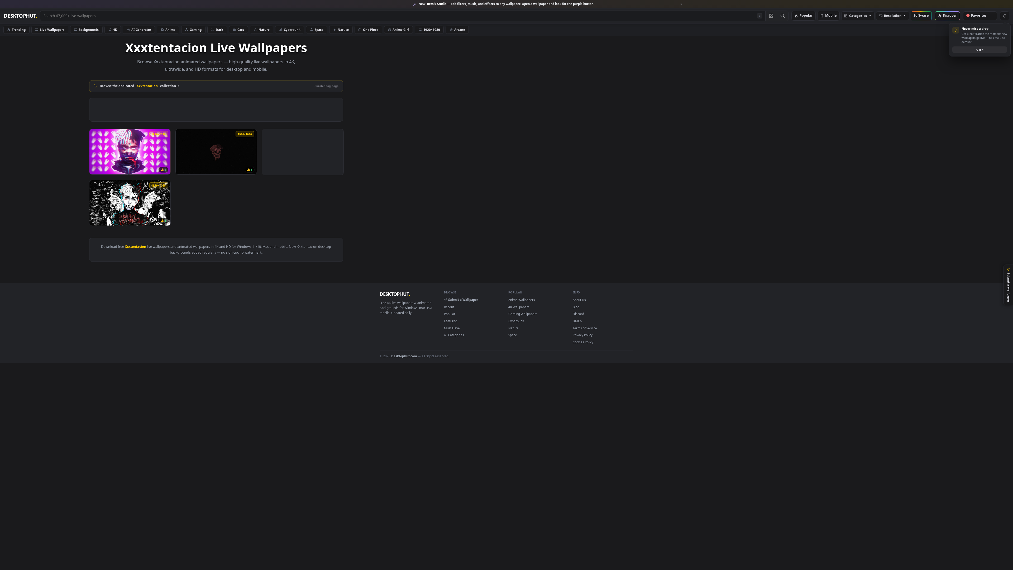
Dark (219, 29)
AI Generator (141, 29)
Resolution (892, 16)
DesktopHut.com (404, 356)
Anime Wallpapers (521, 300)
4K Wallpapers (518, 307)
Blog (576, 307)
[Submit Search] (782, 16)
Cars (240, 29)
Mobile (831, 15)
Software (921, 15)
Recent (449, 307)
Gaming (196, 29)
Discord (578, 314)
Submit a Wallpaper (463, 299)
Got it (979, 49)
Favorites (981, 15)
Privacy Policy (582, 335)
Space (319, 29)
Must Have (452, 328)
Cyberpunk (292, 29)
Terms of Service (585, 328)
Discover (950, 15)
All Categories (454, 335)
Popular (806, 15)
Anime (170, 29)
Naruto (343, 29)
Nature (264, 29)
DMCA (577, 321)
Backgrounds (89, 29)
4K (115, 29)
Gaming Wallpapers (522, 314)
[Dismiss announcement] (681, 4)
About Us (579, 300)
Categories (858, 16)
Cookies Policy (583, 342)
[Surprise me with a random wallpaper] (771, 16)
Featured (450, 321)
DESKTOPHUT (395, 294)
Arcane (459, 29)
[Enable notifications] (1004, 15)
